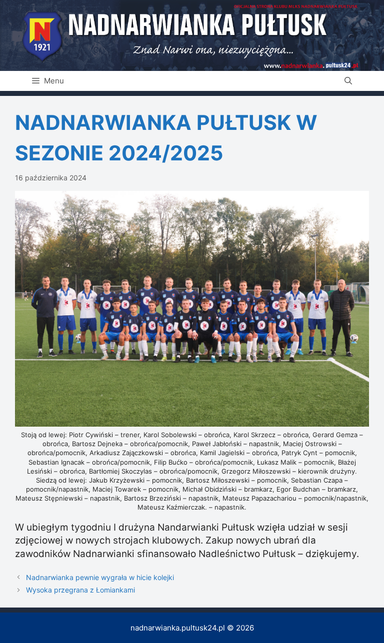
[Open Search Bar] (348, 81)
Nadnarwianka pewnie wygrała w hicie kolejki (100, 577)
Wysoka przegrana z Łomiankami (80, 590)
